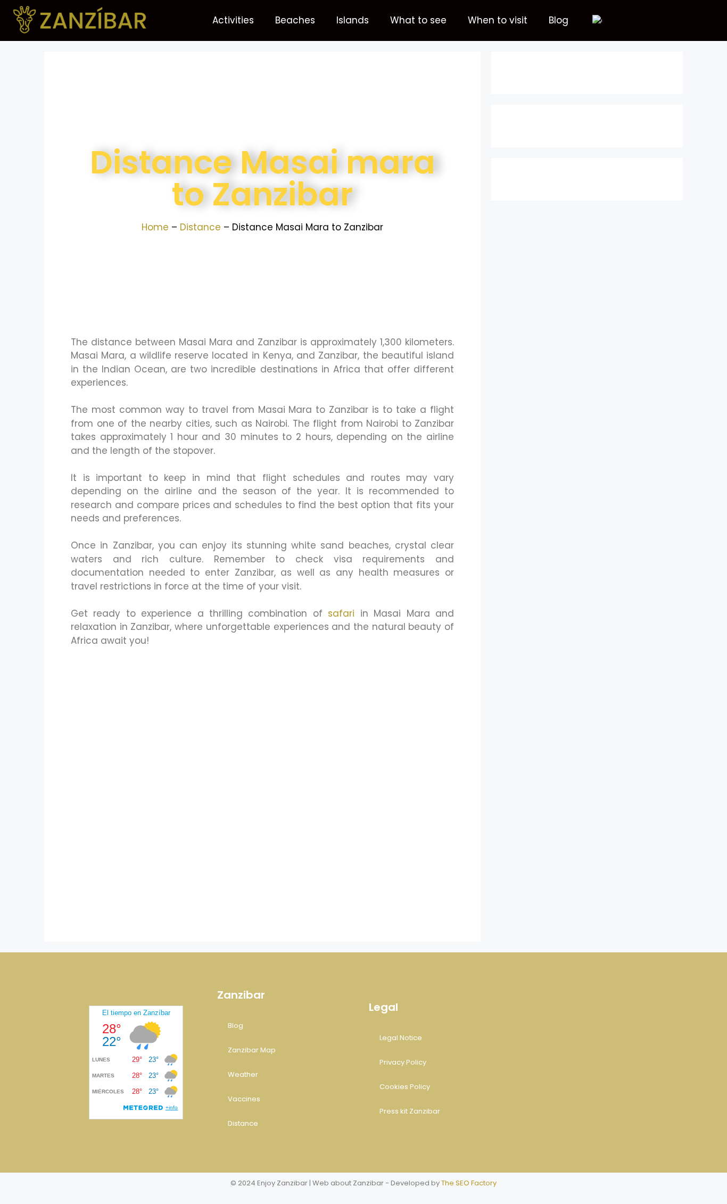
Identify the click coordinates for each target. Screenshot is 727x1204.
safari (341, 613)
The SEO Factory (469, 1183)
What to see (418, 20)
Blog (558, 20)
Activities (233, 20)
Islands (352, 20)
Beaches (295, 20)
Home (155, 227)
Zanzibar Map (252, 1050)
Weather (243, 1074)
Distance (200, 227)
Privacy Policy (402, 1062)
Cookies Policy (404, 1087)
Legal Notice (400, 1038)
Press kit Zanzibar (409, 1111)
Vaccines (244, 1099)
